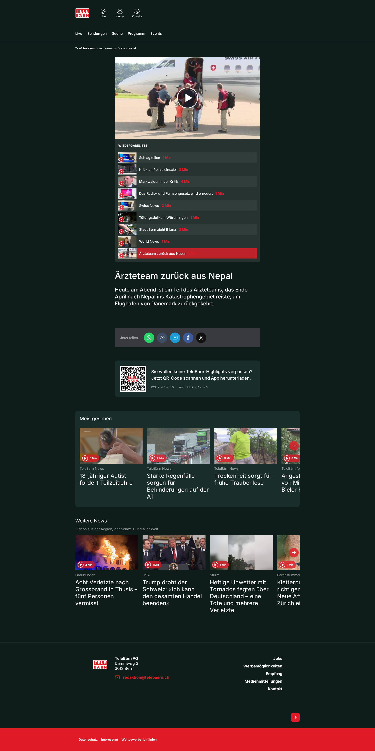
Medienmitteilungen (263, 681)
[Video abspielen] (187, 98)
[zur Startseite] (82, 13)
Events (156, 33)
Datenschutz (88, 739)
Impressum (109, 739)
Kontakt (275, 689)
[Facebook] (188, 338)
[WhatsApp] (149, 338)
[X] (201, 338)
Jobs (277, 658)
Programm (136, 33)
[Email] (175, 338)
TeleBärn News (85, 48)
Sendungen (97, 33)
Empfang (274, 673)
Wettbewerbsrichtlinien (139, 739)
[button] (162, 338)
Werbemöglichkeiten (262, 666)
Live (78, 33)
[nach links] (81, 446)
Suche (117, 33)
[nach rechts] (294, 446)
